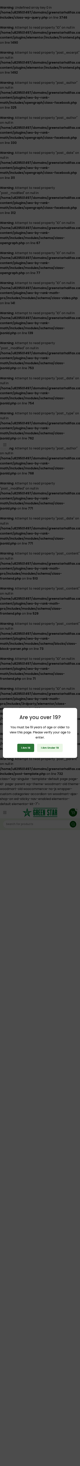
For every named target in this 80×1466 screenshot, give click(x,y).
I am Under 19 (50, 748)
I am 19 (25, 748)
